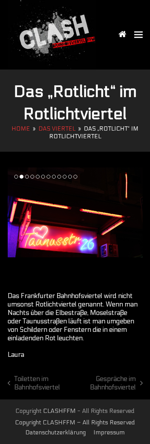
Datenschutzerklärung (55, 432)
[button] (138, 34)
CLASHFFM (59, 411)
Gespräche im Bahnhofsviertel (106, 383)
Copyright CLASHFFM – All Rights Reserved (75, 422)
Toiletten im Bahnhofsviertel (34, 383)
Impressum (109, 432)
